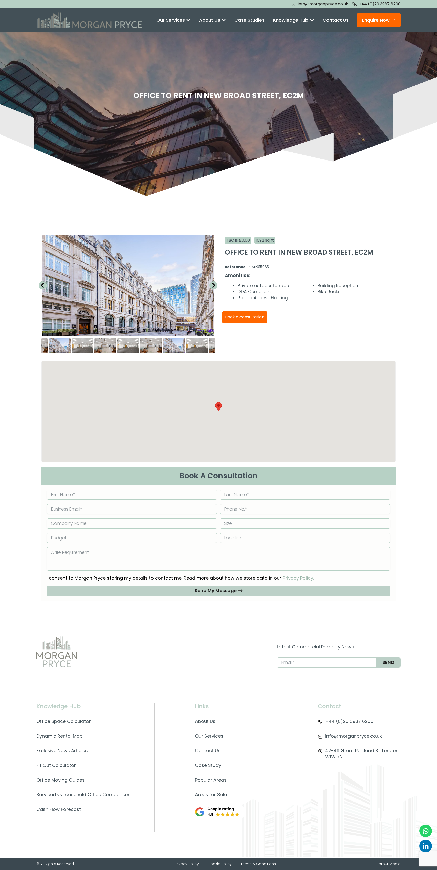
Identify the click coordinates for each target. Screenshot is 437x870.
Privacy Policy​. (298, 578)
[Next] (213, 285)
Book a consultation (244, 317)
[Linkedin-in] (425, 846)
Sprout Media (389, 863)
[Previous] (43, 285)
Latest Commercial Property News (315, 647)
